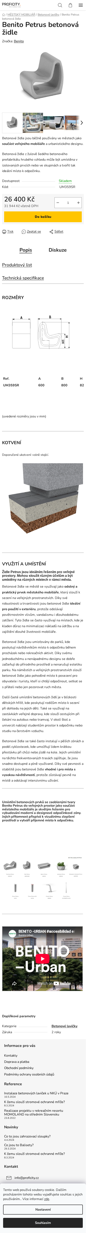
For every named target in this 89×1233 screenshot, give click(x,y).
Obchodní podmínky (19, 1068)
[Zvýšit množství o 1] (78, 203)
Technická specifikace (23, 278)
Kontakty (10, 1055)
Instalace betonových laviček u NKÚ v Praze (36, 1093)
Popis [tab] (25, 250)
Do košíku (43, 217)
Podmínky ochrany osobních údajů (29, 1074)
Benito (19, 41)
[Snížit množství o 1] (58, 203)
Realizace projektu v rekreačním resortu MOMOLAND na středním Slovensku (33, 1112)
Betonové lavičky (64, 1026)
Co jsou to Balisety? (19, 1145)
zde (46, 1199)
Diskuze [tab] (58, 250)
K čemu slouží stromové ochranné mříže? (34, 1102)
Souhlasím (43, 1223)
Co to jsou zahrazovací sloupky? (27, 1136)
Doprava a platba (16, 1062)
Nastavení (43, 1209)
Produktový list (17, 265)
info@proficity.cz (26, 1178)
